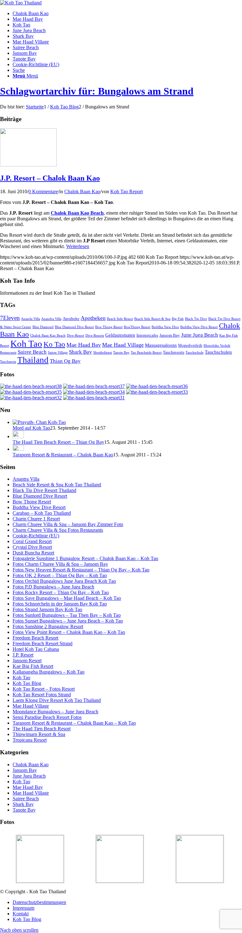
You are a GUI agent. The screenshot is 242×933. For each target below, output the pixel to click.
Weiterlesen (77, 246)
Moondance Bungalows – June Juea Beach (55, 711)
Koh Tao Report (126, 191)
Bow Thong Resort (109, 327)
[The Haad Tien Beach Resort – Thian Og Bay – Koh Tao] (31, 386)
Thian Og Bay (65, 361)
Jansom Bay (169, 335)
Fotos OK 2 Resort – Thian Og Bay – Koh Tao (60, 575)
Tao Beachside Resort (146, 352)
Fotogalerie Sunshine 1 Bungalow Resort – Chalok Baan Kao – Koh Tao (85, 558)
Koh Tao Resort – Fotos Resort (44, 689)
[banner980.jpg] (21, 2)
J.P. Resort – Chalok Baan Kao (50, 178)
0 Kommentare (43, 191)
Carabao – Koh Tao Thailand (42, 513)
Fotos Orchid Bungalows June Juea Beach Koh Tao (64, 581)
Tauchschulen (218, 352)
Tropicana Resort (30, 740)
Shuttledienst (102, 352)
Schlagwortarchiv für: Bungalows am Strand (96, 91)
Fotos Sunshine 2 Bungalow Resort (48, 626)
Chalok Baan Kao (82, 191)
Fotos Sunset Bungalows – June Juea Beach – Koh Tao (68, 620)
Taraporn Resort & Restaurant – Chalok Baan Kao (63, 454)
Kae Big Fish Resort (33, 666)
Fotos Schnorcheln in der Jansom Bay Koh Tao (60, 603)
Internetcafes (147, 335)
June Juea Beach (199, 335)
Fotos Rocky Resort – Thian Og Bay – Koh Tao (61, 592)
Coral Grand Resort (32, 541)
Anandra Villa (51, 319)
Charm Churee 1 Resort (36, 518)
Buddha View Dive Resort (199, 327)
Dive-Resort (75, 335)
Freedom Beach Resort (35, 637)
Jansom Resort (27, 660)
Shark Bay (80, 352)
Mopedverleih (190, 345)
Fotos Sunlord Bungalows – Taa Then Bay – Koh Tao (67, 615)
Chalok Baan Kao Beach (48, 335)
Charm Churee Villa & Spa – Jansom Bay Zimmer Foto (68, 524)
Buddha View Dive (165, 327)
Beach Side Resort (120, 319)
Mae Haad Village (123, 345)
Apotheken (93, 318)
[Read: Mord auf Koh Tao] (39, 422)
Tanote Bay (121, 352)
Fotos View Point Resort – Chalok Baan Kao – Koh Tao (69, 632)
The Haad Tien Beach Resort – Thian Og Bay (58, 442)
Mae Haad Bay (83, 345)
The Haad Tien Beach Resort (42, 728)
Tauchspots (8, 361)
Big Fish (178, 319)
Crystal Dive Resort (32, 547)
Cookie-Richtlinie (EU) (36, 535)
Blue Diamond (43, 327)
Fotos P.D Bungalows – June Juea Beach (53, 586)
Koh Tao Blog (27, 683)
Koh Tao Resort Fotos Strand (42, 694)
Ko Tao (54, 344)
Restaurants (8, 352)
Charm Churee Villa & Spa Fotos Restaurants (58, 530)
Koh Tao (26, 344)
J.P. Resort (23, 655)
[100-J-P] (28, 164)
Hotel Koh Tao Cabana (36, 649)
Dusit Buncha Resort (33, 552)
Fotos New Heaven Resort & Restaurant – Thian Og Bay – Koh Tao (81, 569)
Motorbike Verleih (217, 345)
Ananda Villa (30, 319)
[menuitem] (127, 13)
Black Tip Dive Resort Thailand (44, 490)
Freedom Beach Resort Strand (42, 643)
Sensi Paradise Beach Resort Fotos (47, 717)
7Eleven (10, 318)
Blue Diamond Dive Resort (74, 327)
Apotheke (71, 318)
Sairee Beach (32, 352)
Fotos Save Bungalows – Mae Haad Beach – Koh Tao (67, 598)
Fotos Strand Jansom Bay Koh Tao (47, 609)
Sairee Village (58, 352)
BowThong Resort (137, 327)
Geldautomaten (120, 335)
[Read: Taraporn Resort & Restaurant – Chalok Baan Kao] (18, 449)
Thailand (33, 360)
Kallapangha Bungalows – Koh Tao (48, 672)
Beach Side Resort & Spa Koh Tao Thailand (57, 484)
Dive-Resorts (94, 335)
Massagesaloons (161, 345)
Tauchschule (195, 352)
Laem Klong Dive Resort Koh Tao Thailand (57, 700)
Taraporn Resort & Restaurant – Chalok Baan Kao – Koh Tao (74, 723)
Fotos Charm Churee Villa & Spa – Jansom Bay (60, 564)
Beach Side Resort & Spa (152, 319)
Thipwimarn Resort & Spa (39, 734)
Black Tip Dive (196, 319)
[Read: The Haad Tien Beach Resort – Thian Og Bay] (18, 436)
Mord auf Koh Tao (31, 428)
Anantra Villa (26, 479)
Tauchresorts (173, 352)
